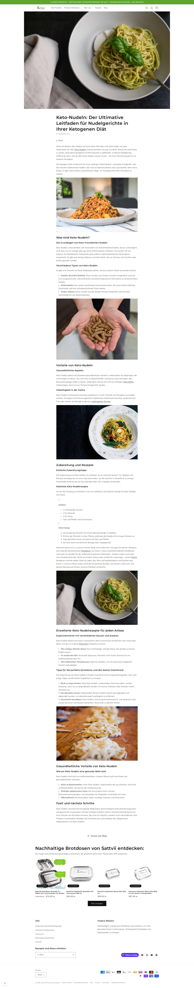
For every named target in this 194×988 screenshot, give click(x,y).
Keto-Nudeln (80, 149)
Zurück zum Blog (99, 836)
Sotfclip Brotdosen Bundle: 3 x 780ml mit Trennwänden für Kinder (49, 892)
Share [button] (60, 140)
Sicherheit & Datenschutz (44, 930)
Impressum (39, 934)
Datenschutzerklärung (81, 983)
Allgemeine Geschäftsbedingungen (48, 926)
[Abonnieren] (73, 954)
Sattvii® (43, 983)
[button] (73, 8)
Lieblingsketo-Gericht (101, 401)
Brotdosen (86, 551)
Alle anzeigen (97, 903)
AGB (91, 983)
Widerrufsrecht (67, 983)
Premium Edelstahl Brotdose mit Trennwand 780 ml (80, 892)
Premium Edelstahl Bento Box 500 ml (111, 892)
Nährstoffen (128, 382)
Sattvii (134, 557)
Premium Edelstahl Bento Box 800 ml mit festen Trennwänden (143, 892)
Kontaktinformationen (118, 983)
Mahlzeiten (84, 644)
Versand (38, 942)
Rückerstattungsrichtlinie (44, 938)
